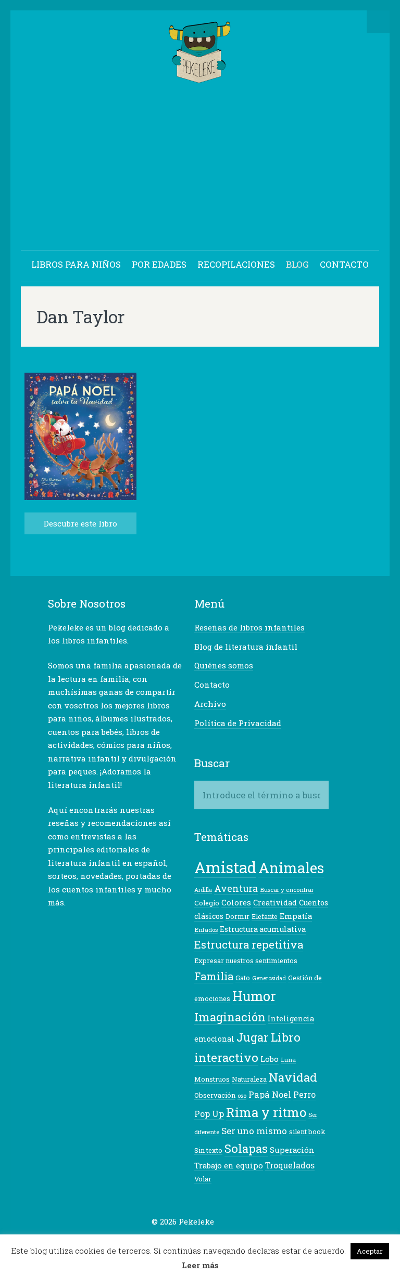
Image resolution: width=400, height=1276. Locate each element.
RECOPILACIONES (236, 264)
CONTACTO (344, 264)
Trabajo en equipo (228, 1165)
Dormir (237, 916)
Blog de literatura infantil (245, 646)
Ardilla (203, 889)
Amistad (225, 867)
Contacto (212, 684)
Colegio (206, 903)
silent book (307, 1131)
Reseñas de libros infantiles (249, 627)
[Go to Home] (200, 78)
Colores (236, 902)
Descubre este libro (80, 523)
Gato (242, 978)
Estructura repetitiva (248, 945)
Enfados (206, 929)
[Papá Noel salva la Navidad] (80, 497)
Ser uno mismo (254, 1131)
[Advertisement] (200, 168)
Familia (213, 976)
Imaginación (230, 1016)
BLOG (297, 264)
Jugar (252, 1037)
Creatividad (275, 902)
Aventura (236, 888)
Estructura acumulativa (263, 929)
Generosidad (269, 978)
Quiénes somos (223, 665)
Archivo (210, 704)
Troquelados (290, 1165)
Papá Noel (269, 1094)
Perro (304, 1094)
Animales (291, 867)
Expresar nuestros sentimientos (245, 960)
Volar (202, 1179)
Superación (292, 1150)
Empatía (296, 916)
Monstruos (212, 1079)
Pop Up (209, 1113)
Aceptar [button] (370, 1251)
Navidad (293, 1077)
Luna (288, 1059)
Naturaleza (249, 1079)
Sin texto (208, 1150)
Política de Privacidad (237, 723)
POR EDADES (159, 264)
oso (242, 1095)
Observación (214, 1095)
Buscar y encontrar (287, 889)
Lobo (269, 1059)
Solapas (246, 1148)
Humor (254, 996)
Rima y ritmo (266, 1112)
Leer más (200, 1265)
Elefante (265, 916)
